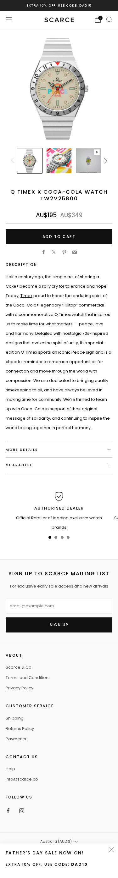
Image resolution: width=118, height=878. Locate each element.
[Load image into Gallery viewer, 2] (58, 160)
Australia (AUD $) (56, 841)
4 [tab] (68, 538)
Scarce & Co (18, 667)
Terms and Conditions (28, 677)
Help (10, 768)
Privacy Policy (19, 688)
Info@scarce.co (22, 779)
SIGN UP (59, 624)
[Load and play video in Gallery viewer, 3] (88, 160)
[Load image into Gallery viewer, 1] (29, 160)
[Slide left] (13, 161)
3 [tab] (62, 538)
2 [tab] (56, 538)
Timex (26, 295)
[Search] (109, 19)
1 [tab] (50, 538)
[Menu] (9, 20)
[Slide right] (105, 161)
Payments (16, 739)
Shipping (15, 718)
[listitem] (59, 5)
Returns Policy (20, 728)
